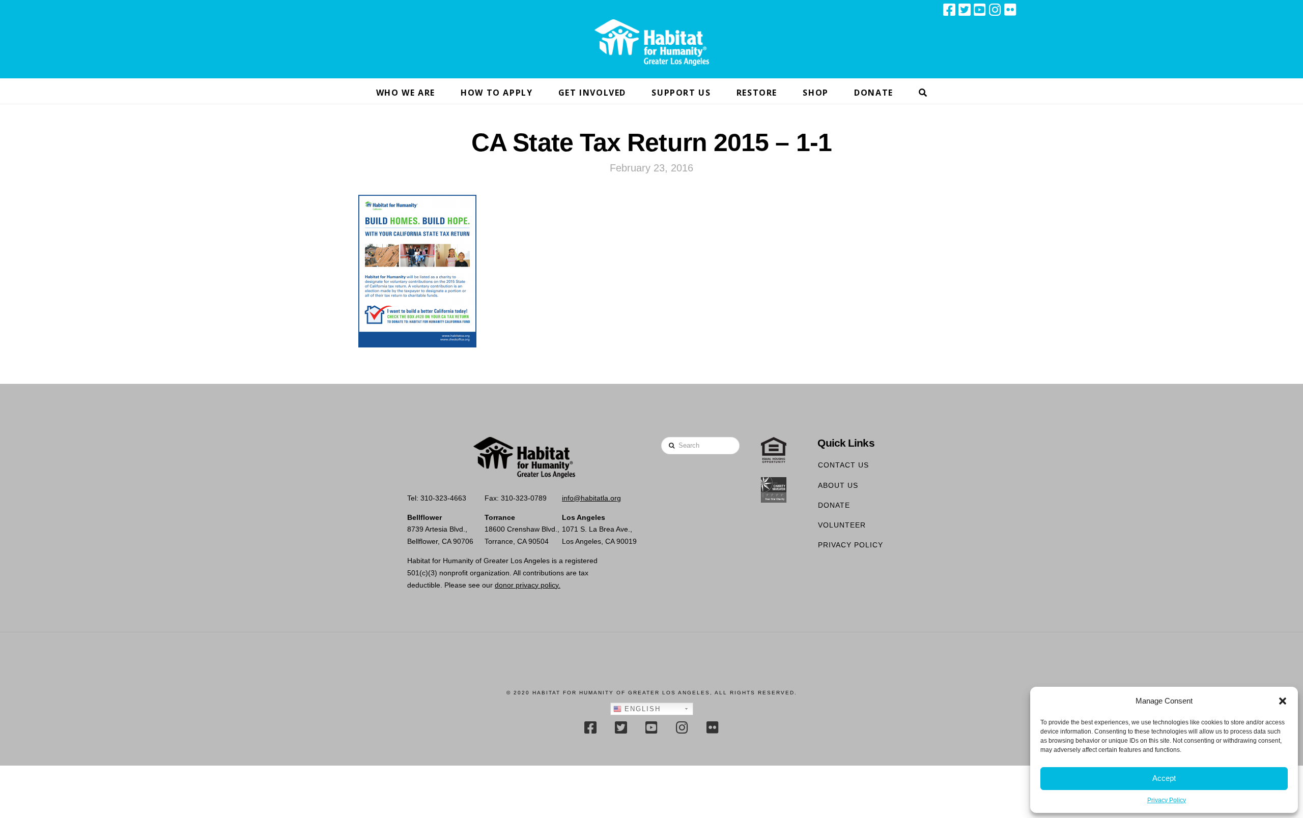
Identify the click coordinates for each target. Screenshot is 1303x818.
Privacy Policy (1166, 800)
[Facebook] (949, 10)
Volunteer (842, 525)
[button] (1283, 701)
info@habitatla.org (591, 498)
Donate (834, 505)
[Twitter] (964, 10)
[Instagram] (995, 10)
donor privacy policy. (527, 585)
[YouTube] (980, 10)
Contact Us (843, 465)
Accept (1164, 778)
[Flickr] (1010, 10)
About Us (838, 485)
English (641, 709)
